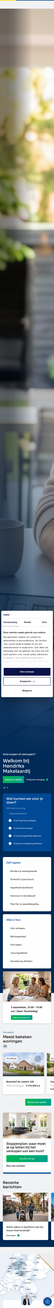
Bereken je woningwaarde (23, 870)
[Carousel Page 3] (40, 1072)
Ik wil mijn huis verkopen (25, 820)
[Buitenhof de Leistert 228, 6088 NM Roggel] (23, 1073)
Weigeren (27, 690)
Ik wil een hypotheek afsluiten (27, 835)
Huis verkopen (17, 928)
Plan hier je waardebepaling (24, 903)
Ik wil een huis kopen (23, 828)
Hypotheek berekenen (21, 887)
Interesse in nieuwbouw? (22, 895)
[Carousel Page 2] (7, 787)
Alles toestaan (27, 672)
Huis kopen (16, 944)
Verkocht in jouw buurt (22, 879)
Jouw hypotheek (18, 952)
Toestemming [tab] (10, 622)
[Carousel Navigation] (41, 1184)
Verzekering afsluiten (21, 960)
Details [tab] (27, 622)
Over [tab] (44, 622)
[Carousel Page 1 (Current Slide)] (4, 787)
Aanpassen (25, 681)
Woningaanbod (18, 936)
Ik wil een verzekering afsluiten (28, 843)
